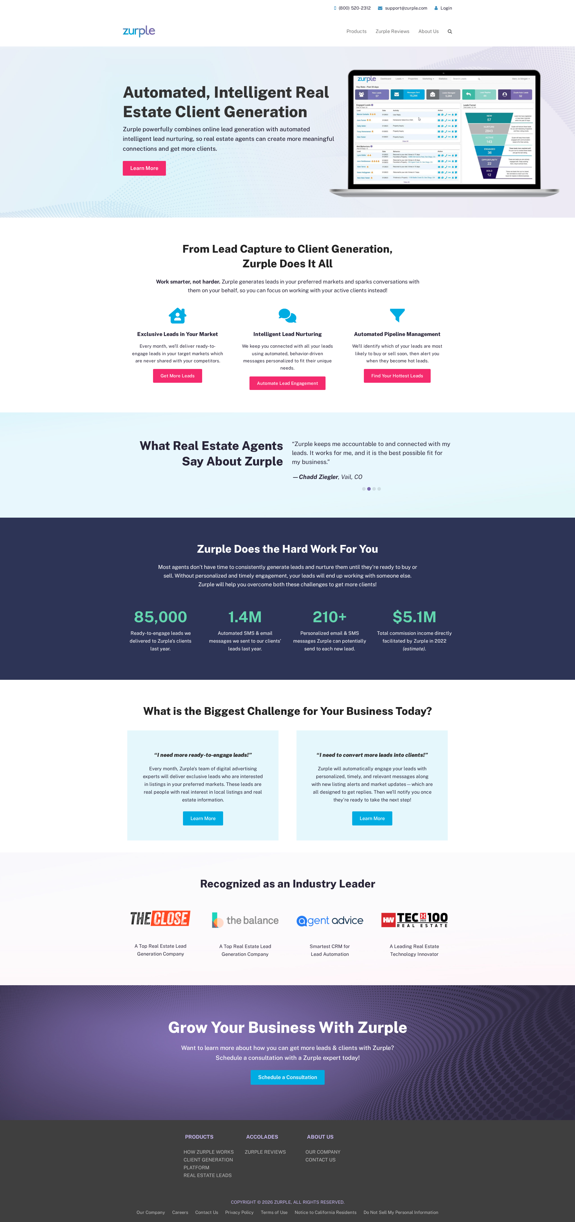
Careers (180, 1212)
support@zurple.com (405, 7)
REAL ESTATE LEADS (208, 1175)
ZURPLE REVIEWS (265, 1152)
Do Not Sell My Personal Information (401, 1212)
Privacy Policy (239, 1212)
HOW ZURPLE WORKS (209, 1152)
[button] (450, 31)
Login (445, 7)
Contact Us (206, 1212)
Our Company (151, 1212)
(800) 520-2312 (354, 7)
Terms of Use (274, 1212)
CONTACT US (320, 1160)
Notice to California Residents (325, 1212)
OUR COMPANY (323, 1152)
